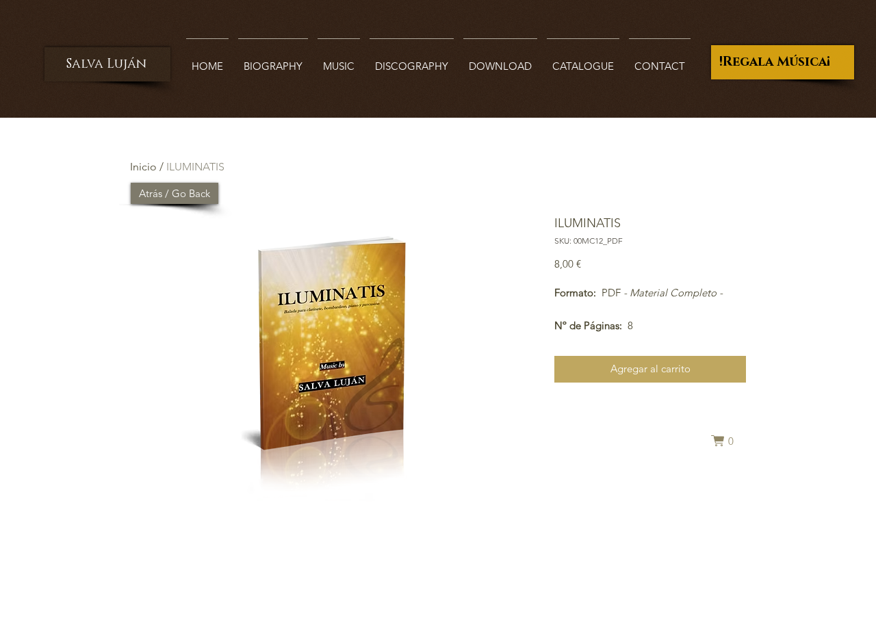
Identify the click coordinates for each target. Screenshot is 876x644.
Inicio (143, 166)
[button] (728, 440)
